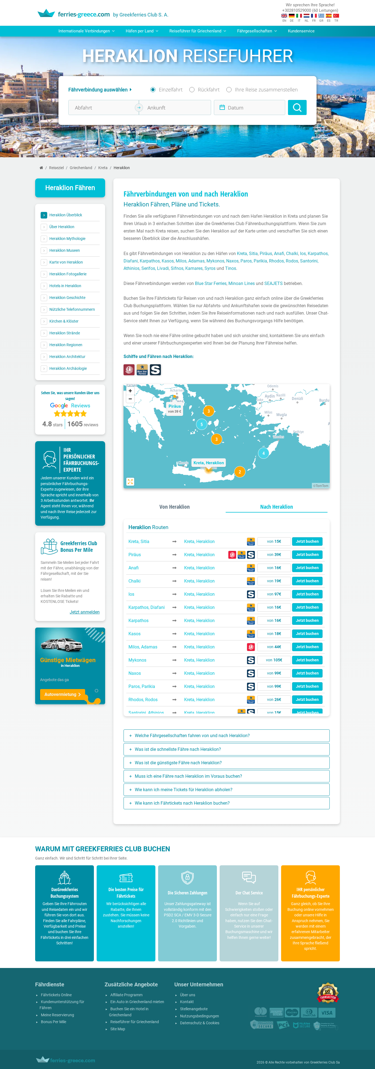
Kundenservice (301, 31)
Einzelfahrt (171, 89)
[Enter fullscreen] (130, 482)
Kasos (168, 261)
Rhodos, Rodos (283, 261)
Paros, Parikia (253, 261)
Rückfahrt (209, 89)
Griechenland (81, 168)
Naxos (232, 261)
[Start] (41, 168)
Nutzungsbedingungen (199, 1016)
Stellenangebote (194, 1009)
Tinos (230, 268)
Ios (303, 253)
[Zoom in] (130, 391)
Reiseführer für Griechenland (134, 1022)
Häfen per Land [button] (140, 31)
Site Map (117, 1029)
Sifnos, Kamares (187, 268)
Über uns (187, 995)
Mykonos (215, 261)
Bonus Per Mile (53, 1022)
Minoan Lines (241, 283)
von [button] (274, 541)
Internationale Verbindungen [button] (84, 31)
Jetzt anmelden (85, 612)
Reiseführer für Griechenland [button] (195, 31)
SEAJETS (273, 283)
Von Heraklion (174, 506)
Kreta (103, 168)
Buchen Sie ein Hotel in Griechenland (129, 1012)
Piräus (266, 253)
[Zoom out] (130, 399)
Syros (210, 268)
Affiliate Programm (126, 995)
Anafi (279, 253)
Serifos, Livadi (155, 268)
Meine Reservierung (57, 1015)
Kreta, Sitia (247, 253)
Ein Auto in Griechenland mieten (137, 1002)
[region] (227, 436)
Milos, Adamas (190, 261)
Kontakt (187, 1002)
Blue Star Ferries (210, 283)
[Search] (297, 107)
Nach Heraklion (276, 506)
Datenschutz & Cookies (199, 1023)
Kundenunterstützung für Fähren (62, 1005)
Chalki (292, 253)
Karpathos (150, 261)
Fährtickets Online (56, 995)
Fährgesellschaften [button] (255, 31)
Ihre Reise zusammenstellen (266, 89)
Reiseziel (56, 168)
